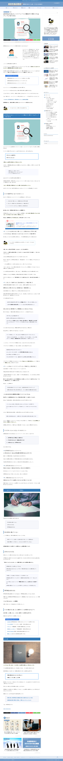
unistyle (9, 621)
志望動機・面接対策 (49, 127)
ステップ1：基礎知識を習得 (51, 113)
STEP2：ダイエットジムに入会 (52, 101)
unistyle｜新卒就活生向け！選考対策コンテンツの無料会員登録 (16, 99)
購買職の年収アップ (48, 110)
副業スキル (49, 118)
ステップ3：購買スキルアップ (51, 115)
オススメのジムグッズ (50, 107)
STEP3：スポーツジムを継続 (52, 102)
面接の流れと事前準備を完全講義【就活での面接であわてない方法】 (20, 697)
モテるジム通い (48, 97)
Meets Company (10, 631)
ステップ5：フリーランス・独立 (51, 119)
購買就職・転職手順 (48, 123)
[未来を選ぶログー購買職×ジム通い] (31, 6)
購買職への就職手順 (49, 128)
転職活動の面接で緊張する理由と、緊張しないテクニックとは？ (19, 700)
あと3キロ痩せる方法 (49, 103)
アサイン (9, 626)
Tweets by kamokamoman (48, 135)
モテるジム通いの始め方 (50, 98)
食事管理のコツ (48, 106)
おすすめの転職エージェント (51, 126)
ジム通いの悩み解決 (49, 108)
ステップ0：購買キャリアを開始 (51, 112)
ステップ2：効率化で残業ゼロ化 (51, 114)
